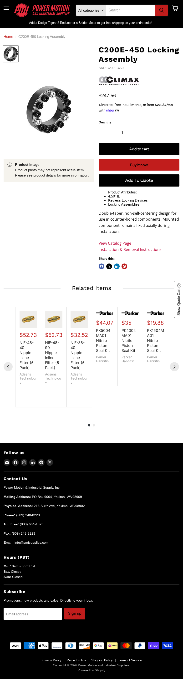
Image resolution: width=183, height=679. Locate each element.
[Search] (161, 10)
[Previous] (8, 366)
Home (8, 37)
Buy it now (139, 165)
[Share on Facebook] (101, 266)
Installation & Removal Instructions (130, 249)
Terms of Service (130, 660)
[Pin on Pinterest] (124, 266)
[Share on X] (109, 266)
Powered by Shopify (91, 670)
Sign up (74, 613)
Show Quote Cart (179, 299)
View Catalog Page (115, 243)
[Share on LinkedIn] (117, 266)
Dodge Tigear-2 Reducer (54, 23)
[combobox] (130, 10)
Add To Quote (139, 180)
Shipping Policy (102, 660)
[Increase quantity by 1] (140, 133)
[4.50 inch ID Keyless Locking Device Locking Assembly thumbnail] (10, 54)
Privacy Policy (51, 660)
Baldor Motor (87, 23)
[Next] (174, 366)
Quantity (105, 122)
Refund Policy (76, 660)
